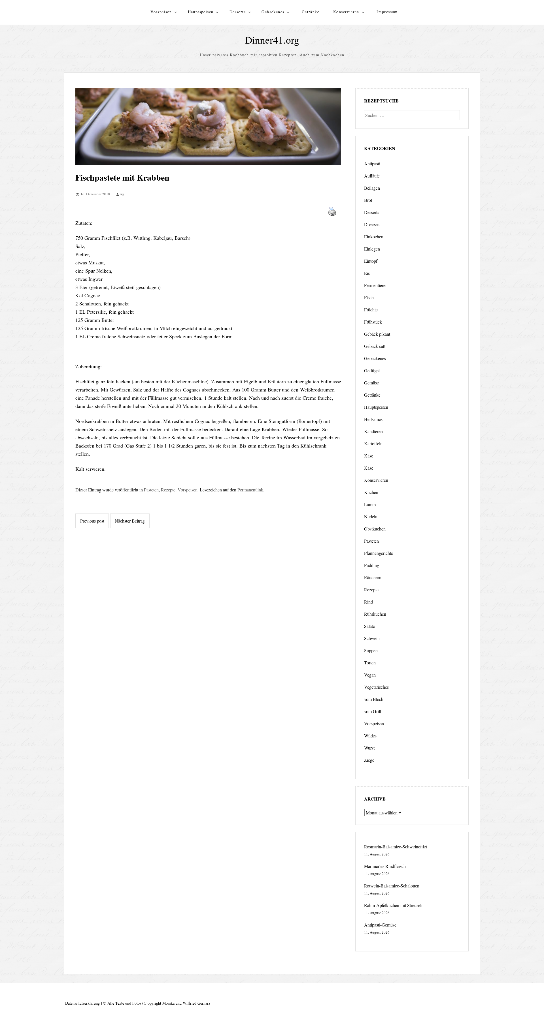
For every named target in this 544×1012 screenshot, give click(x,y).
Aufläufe (372, 176)
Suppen (371, 650)
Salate (369, 626)
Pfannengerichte (378, 553)
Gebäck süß (374, 346)
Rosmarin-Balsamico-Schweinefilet (395, 847)
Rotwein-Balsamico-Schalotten (391, 886)
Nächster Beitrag (130, 521)
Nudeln (370, 516)
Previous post (92, 521)
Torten (370, 663)
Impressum (387, 11)
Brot (368, 200)
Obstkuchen (375, 529)
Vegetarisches (376, 687)
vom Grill (372, 711)
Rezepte (168, 490)
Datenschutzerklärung (82, 1003)
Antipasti (372, 163)
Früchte (371, 310)
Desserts (238, 11)
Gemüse (371, 383)
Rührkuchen (375, 614)
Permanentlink (250, 490)
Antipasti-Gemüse (380, 925)
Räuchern (372, 577)
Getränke (310, 11)
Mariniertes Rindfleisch (385, 866)
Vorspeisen (161, 11)
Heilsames (373, 419)
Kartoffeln (373, 443)
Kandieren (373, 431)
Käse (368, 456)
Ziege (369, 760)
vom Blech (373, 699)
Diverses (371, 224)
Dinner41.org (272, 39)
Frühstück (373, 322)
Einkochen (373, 236)
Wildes (370, 736)
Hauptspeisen (201, 11)
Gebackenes (273, 11)
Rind (368, 602)
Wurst (369, 748)
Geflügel (372, 370)
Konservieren (346, 11)
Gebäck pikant (377, 334)
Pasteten (151, 490)
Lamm (370, 504)
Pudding (371, 565)
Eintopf (370, 261)
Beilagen (372, 188)
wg (122, 193)
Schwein (372, 638)
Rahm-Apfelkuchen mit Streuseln (394, 905)
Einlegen (372, 249)
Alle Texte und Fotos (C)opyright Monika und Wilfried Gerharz (158, 1003)
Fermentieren (376, 285)
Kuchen (371, 492)
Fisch (369, 297)
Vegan (370, 675)
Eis (367, 273)
